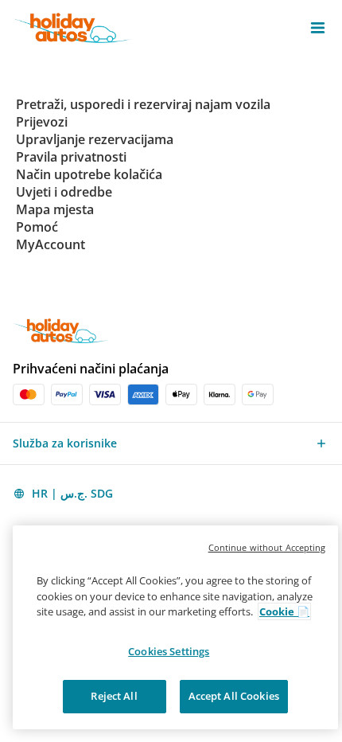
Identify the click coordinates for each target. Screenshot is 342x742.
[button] (317, 28)
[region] (175, 627)
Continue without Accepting (267, 547)
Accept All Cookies (233, 696)
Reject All (114, 696)
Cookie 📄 (284, 611)
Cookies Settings (168, 651)
